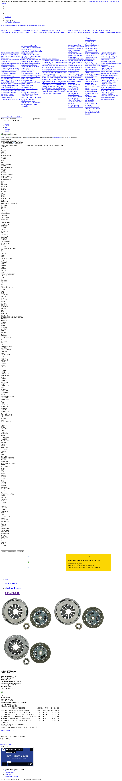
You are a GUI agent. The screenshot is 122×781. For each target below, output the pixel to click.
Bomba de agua (9, 80)
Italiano (7, 131)
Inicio (6, 579)
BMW (73, 32)
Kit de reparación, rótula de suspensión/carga (76, 48)
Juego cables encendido (55, 83)
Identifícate (8, 17)
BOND (77, 32)
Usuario (13, 119)
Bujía (6, 97)
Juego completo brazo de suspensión (54, 83)
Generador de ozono (56, 72)
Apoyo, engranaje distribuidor (9, 67)
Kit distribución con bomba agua (75, 53)
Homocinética (52, 76)
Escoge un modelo (30, 145)
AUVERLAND (22, 32)
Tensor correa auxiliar (109, 57)
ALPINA (37, 31)
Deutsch (7, 127)
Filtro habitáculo (58, 69)
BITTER (65, 32)
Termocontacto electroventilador (109, 62)
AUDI (87, 31)
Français (7, 129)
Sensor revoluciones (90, 56)
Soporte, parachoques (89, 83)
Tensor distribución (105, 60)
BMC (69, 32)
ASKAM (65, 31)
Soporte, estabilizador (90, 80)
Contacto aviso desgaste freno (30, 93)
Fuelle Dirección (57, 71)
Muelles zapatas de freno (75, 75)
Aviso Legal (8, 774)
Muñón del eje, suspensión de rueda (75, 77)
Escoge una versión (50, 145)
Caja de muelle (15, 99)
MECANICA (11, 583)
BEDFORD (44, 32)
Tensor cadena (108, 56)
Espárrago (56, 65)
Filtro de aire (49, 69)
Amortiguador (6, 63)
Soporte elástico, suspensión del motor (92, 72)
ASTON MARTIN (74, 31)
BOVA (90, 32)
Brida (11, 92)
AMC (47, 31)
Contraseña (37, 119)
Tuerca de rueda (109, 78)
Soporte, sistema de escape (91, 85)
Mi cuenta (4, 117)
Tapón (94, 112)
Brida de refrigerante (7, 95)
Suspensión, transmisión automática (91, 105)
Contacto (14, 117)
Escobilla (50, 65)
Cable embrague (6, 98)
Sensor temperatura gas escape (91, 58)
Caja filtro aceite (26, 46)
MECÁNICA (19, 143)
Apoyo (10, 66)
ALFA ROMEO (29, 31)
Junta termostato (73, 45)
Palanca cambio (76, 79)
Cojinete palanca (30, 82)
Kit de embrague (77, 47)
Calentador (32, 47)
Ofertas (9, 117)
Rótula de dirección (77, 107)
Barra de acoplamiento (6, 76)
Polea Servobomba (72, 92)
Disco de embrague (48, 59)
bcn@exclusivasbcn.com (12, 22)
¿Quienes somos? (10, 771)
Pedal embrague (71, 83)
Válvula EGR (112, 89)
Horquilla (59, 76)
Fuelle (50, 71)
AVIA (28, 32)
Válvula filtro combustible (111, 89)
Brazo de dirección (10, 90)
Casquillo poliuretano (26, 72)
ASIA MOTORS (57, 31)
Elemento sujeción (50, 60)
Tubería (108, 71)
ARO (50, 31)
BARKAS (37, 32)
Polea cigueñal (73, 90)
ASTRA (82, 31)
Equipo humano (9, 772)
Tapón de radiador (106, 53)
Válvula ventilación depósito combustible (108, 94)
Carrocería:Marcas (28, 25)
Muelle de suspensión (74, 70)
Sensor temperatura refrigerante (89, 62)
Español (7, 124)
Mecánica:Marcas (6, 25)
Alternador (11, 59)
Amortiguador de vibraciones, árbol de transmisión (11, 64)
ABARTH (4, 31)
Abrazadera (4, 53)
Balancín (8, 73)
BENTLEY (51, 32)
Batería (11, 77)
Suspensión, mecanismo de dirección (89, 101)
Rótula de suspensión (88, 39)
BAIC (32, 32)
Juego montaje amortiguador (53, 90)
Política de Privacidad (105, 1)
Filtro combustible (54, 67)
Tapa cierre (91, 108)
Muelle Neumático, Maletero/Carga (73, 72)
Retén (76, 102)
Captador (32, 51)
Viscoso (108, 97)
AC (8, 31)
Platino (74, 88)
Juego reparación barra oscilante (54, 90)
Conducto (31, 92)
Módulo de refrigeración (75, 66)
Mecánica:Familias (17, 25)
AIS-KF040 (12, 593)
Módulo (73, 65)
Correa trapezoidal (27, 96)
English (7, 125)
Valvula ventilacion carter (108, 91)
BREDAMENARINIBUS (108, 32)
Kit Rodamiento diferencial (75, 57)
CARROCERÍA (8, 143)
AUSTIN (91, 31)
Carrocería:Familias (39, 25)
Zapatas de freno (109, 99)
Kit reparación (75, 55)
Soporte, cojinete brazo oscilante (91, 77)
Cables (9, 99)
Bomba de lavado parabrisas (11, 84)
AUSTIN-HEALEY (100, 31)
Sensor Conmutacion (89, 44)
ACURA (12, 31)
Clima (29, 75)
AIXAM (21, 31)
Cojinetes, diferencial (27, 86)
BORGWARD (83, 32)
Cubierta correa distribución (27, 100)
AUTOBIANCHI (11, 32)
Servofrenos (92, 65)
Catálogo (19, 117)
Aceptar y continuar (93, 1)
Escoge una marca (6, 145)
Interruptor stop (49, 81)
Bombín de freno (12, 89)
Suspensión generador (91, 90)
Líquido (77, 59)
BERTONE (58, 32)
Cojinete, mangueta (25, 84)
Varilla (110, 96)
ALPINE (42, 31)
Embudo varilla (50, 62)
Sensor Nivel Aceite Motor (91, 49)
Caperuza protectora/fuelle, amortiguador (31, 49)
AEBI (17, 31)
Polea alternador (73, 89)
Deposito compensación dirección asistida (31, 103)
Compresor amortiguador (27, 88)
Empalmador (58, 62)
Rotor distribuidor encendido (74, 103)
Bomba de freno (12, 83)
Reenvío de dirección (73, 99)
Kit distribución (74, 51)
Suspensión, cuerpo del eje (91, 98)
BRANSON (96, 32)
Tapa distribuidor (88, 111)
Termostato (106, 66)
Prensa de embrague (73, 95)
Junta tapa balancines (54, 93)
